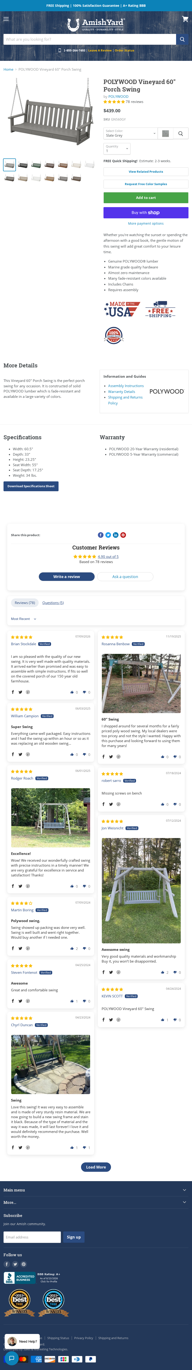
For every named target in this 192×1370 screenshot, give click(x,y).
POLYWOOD (118, 96)
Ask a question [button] (125, 576)
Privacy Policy (83, 1338)
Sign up (74, 1237)
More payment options (146, 223)
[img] (21, 637)
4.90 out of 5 (108, 556)
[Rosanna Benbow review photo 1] (141, 683)
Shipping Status (58, 1338)
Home (8, 69)
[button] (114, 101)
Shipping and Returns (113, 1338)
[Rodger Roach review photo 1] (50, 818)
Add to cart (146, 197)
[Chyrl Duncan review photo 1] (50, 1064)
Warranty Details (121, 391)
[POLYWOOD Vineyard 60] (51, 116)
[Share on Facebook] (100, 535)
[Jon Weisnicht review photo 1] (141, 890)
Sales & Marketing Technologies (45, 1349)
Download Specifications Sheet (31, 486)
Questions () (53, 602)
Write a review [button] (66, 576)
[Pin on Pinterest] (123, 535)
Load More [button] (96, 1167)
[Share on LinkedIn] (115, 535)
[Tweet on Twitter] (108, 535)
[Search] (182, 39)
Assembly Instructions (126, 385)
